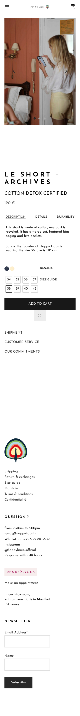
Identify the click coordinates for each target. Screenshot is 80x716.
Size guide (12, 483)
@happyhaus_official (20, 550)
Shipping (11, 471)
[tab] (16, 217)
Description (16, 216)
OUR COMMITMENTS (22, 351)
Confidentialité (15, 499)
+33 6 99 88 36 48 (36, 539)
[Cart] (73, 6)
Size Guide (48, 279)
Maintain (11, 488)
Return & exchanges (19, 477)
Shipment (13, 333)
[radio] (9, 280)
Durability (65, 216)
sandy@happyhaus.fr (20, 533)
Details (41, 216)
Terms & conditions (18, 494)
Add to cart (40, 304)
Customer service (21, 342)
